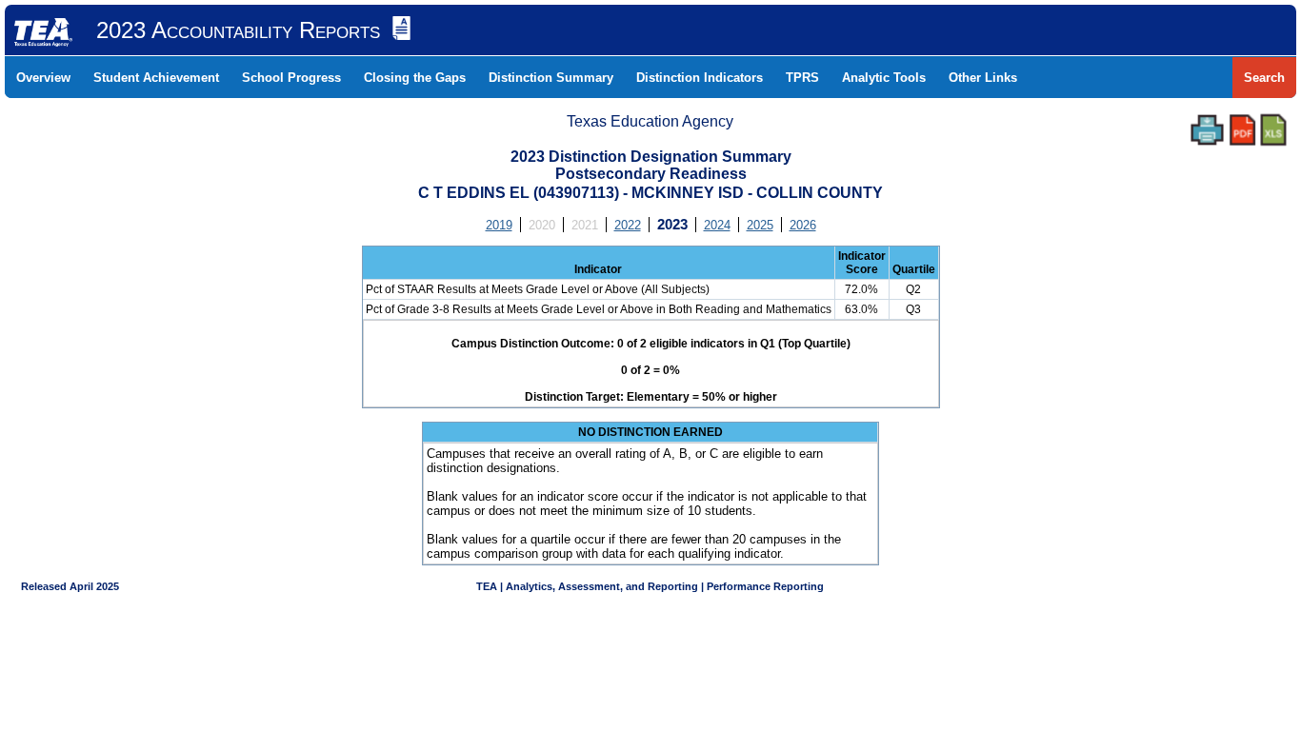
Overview (43, 77)
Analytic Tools (884, 77)
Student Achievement (156, 77)
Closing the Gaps (415, 77)
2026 (803, 225)
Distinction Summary (551, 77)
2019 (499, 225)
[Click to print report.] (1207, 130)
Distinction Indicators (699, 77)
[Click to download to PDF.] (1242, 130)
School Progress (291, 77)
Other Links (983, 77)
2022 (627, 225)
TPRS (802, 77)
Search (1264, 77)
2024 (717, 225)
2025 (760, 225)
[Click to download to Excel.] (1273, 130)
